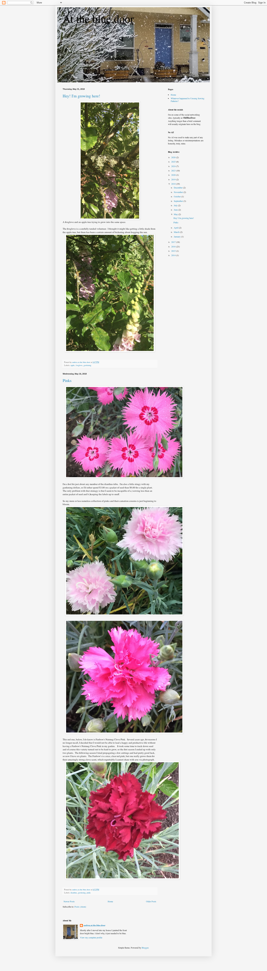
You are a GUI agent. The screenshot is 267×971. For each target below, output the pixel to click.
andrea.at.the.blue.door (94, 925)
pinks (89, 892)
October (177, 196)
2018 (173, 183)
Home (110, 901)
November (178, 192)
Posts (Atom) (80, 906)
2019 (173, 179)
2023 (173, 170)
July (176, 205)
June (176, 209)
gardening (87, 365)
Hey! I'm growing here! (81, 95)
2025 (173, 161)
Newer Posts (69, 901)
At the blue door (98, 18)
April (176, 227)
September (178, 200)
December (178, 187)
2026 (173, 157)
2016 (173, 246)
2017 (173, 241)
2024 (173, 166)
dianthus (73, 892)
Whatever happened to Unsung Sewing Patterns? (187, 99)
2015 (173, 250)
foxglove (79, 365)
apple (72, 365)
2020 (173, 174)
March (177, 232)
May (176, 214)
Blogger (145, 947)
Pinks (67, 380)
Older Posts (151, 901)
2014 (173, 255)
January (177, 236)
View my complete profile (91, 937)
